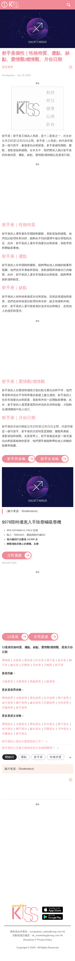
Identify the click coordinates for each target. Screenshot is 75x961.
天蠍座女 (7, 733)
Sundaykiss (8, 75)
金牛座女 (7, 728)
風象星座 (35, 681)
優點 (24, 757)
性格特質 (56, 757)
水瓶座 (17, 660)
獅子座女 (21, 728)
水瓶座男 (21, 697)
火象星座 (7, 681)
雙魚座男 (35, 697)
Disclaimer (29, 939)
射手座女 (21, 733)
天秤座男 (63, 702)
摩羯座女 (7, 724)
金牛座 (62, 660)
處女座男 (35, 702)
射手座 (59, 664)
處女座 (14, 664)
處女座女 (35, 728)
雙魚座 (28, 660)
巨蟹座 (25, 664)
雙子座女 (63, 724)
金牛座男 (7, 702)
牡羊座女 (49, 724)
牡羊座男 (49, 697)
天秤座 (37, 664)
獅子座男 (21, 702)
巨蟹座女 (49, 728)
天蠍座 (48, 664)
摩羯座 (6, 660)
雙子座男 (63, 697)
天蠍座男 (7, 707)
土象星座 (49, 681)
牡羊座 (39, 660)
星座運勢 (7, 67)
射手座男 (21, 707)
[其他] (70, 68)
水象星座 (21, 681)
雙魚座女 (35, 724)
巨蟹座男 (49, 702)
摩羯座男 (7, 697)
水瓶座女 (21, 724)
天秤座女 (63, 728)
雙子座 (51, 660)
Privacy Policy (44, 939)
